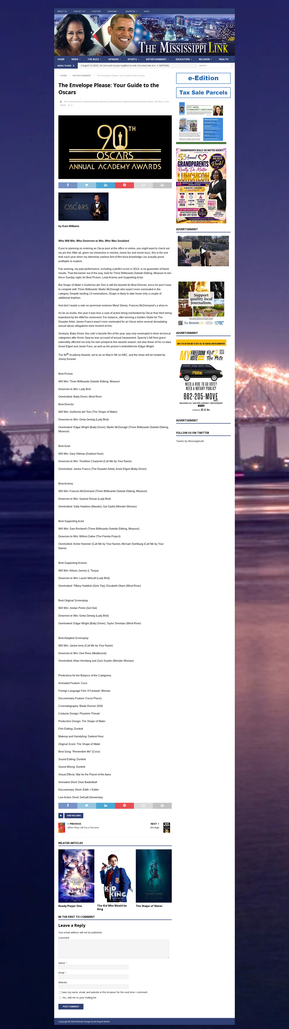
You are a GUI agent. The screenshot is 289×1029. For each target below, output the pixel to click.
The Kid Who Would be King (112, 907)
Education (183, 59)
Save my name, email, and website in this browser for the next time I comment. (105, 992)
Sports (132, 59)
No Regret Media (102, 1021)
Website (62, 982)
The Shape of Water (149, 906)
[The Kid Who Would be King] (115, 875)
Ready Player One (70, 906)
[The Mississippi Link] (144, 53)
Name (62, 963)
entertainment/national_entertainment (102, 101)
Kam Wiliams (74, 815)
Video (146, 11)
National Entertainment (135, 101)
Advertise (130, 11)
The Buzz (93, 59)
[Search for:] (214, 65)
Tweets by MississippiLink (190, 441)
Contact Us (79, 11)
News (74, 59)
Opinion (113, 59)
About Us (62, 11)
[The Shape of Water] (154, 876)
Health (223, 59)
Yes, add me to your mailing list (79, 997)
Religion (204, 59)
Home (61, 59)
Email (61, 972)
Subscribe (112, 11)
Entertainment (156, 59)
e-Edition (96, 11)
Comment (63, 937)
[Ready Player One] (76, 876)
